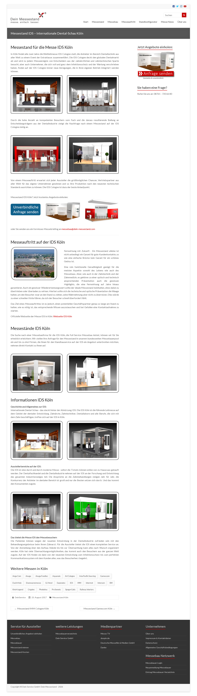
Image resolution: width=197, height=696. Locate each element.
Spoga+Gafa (70, 589)
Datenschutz (151, 643)
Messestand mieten (20, 647)
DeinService (20, 597)
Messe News (167, 21)
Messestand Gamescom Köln (99, 608)
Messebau (113, 21)
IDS (71, 583)
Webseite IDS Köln (62, 316)
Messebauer (16, 643)
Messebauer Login (154, 663)
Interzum (101, 583)
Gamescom (105, 576)
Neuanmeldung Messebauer (158, 667)
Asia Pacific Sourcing (87, 576)
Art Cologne (70, 576)
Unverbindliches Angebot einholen (26, 633)
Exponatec (61, 583)
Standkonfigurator (148, 21)
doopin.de (105, 638)
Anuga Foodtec (42, 576)
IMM (79, 583)
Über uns (181, 21)
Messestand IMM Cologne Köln (31, 608)
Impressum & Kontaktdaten (158, 638)
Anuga (28, 576)
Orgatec (31, 589)
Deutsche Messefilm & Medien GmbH (118, 643)
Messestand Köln (60, 597)
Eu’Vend (49, 583)
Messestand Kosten (20, 652)
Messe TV (105, 633)
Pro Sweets (56, 589)
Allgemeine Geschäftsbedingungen (162, 647)
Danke (103, 647)
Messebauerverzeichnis (66, 633)
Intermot (89, 583)
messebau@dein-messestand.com (78, 229)
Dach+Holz (17, 583)
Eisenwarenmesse (33, 583)
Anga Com (17, 576)
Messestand (98, 21)
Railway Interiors (87, 589)
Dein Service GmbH (64, 638)
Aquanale (56, 576)
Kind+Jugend (18, 589)
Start (85, 21)
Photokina (43, 589)
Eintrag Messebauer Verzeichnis (160, 672)
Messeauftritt (128, 21)
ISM (110, 583)
